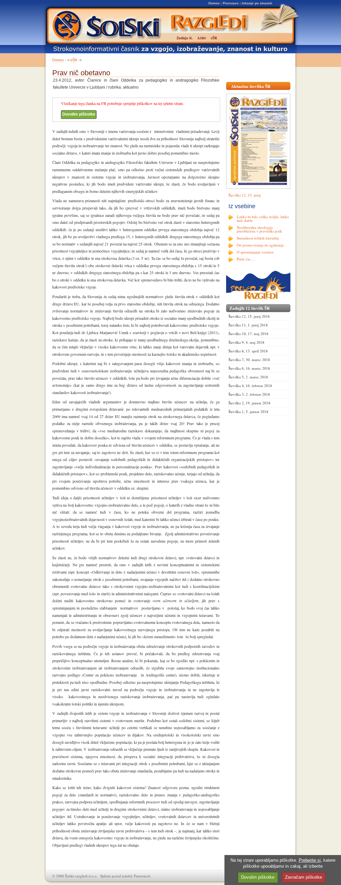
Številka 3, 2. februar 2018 (249, 394)
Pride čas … (246, 258)
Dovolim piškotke (78, 114)
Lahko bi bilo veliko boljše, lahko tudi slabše (263, 218)
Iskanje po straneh (257, 3)
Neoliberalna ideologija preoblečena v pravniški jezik (259, 229)
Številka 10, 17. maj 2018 (248, 333)
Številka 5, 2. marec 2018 (248, 376)
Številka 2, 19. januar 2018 (249, 402)
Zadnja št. (184, 38)
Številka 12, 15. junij (244, 195)
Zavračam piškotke (303, 877)
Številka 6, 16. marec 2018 (249, 368)
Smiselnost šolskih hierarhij (258, 237)
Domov (214, 3)
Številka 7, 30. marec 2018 (249, 359)
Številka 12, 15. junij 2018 (249, 316)
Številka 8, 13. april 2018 (248, 350)
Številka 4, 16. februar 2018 (250, 385)
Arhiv (201, 38)
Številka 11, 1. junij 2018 (248, 324)
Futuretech (142, 875)
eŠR (73, 60)
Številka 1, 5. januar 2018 (248, 411)
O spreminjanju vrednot (255, 251)
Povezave (231, 3)
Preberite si (310, 860)
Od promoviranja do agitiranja (260, 244)
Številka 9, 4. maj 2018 (246, 342)
